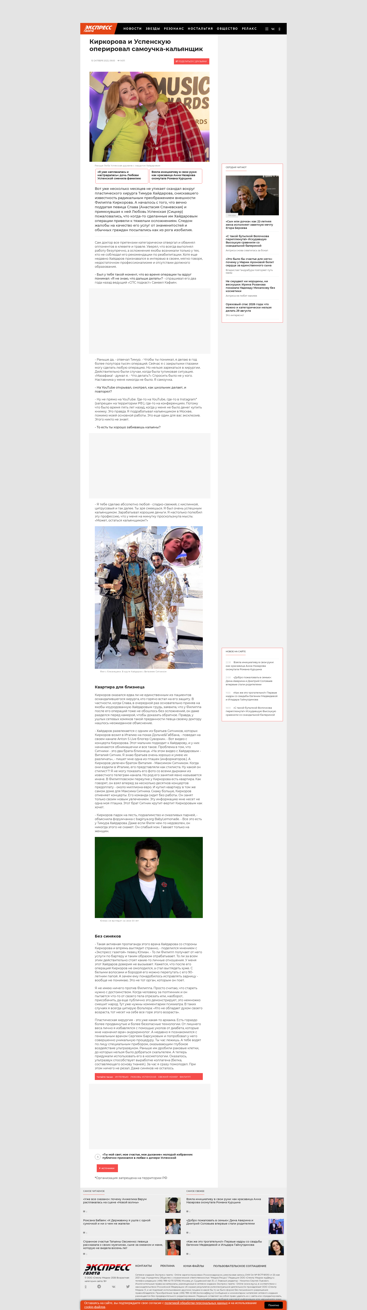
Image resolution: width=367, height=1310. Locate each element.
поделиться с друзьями (192, 61)
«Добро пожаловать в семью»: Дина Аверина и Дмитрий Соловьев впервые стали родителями (220, 1222)
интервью (122, 1077)
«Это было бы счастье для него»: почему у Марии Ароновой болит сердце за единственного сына (250, 262)
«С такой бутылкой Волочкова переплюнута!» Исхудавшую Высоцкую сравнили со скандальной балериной (247, 241)
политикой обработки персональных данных (196, 1303)
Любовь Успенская (143, 1077)
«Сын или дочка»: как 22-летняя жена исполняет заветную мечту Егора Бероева (249, 224)
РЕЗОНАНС (174, 28)
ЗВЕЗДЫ (153, 28)
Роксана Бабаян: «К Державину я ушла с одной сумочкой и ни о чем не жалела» (116, 1222)
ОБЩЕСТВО (227, 28)
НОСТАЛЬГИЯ (200, 28)
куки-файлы (193, 1266)
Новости (132, 28)
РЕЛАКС (249, 28)
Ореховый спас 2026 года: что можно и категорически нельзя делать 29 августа (249, 307)
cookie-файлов (94, 1307)
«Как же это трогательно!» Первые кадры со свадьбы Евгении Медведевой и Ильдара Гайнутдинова (224, 1243)
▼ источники (106, 1168)
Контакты (143, 1266)
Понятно (273, 1305)
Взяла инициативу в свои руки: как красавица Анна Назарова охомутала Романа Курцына (174, 175)
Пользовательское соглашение (239, 1266)
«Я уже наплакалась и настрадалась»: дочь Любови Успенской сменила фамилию (119, 175)
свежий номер (168, 1077)
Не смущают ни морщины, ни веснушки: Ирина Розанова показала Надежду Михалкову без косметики (250, 286)
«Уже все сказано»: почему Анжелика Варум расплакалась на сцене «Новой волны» (115, 1201)
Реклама (167, 1266)
